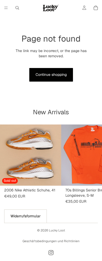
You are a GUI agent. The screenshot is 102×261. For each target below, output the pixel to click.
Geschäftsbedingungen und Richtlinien (51, 241)
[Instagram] (51, 252)
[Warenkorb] (95, 8)
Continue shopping (51, 74)
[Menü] (6, 8)
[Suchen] (17, 8)
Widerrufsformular (25, 216)
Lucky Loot (57, 230)
